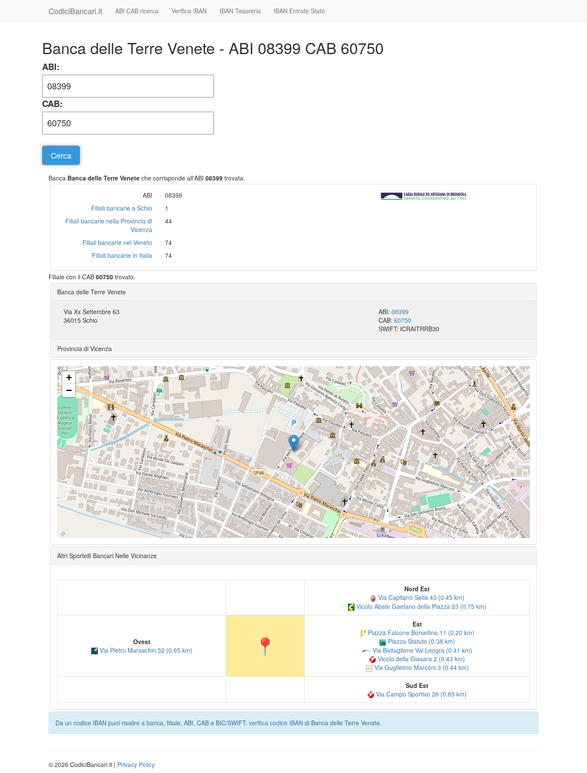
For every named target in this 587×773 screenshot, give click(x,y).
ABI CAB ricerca (137, 10)
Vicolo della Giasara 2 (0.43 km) (420, 658)
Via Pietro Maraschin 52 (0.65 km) (145, 650)
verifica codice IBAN (276, 722)
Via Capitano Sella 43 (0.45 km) (420, 597)
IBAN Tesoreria (240, 10)
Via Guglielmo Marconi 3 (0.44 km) (421, 667)
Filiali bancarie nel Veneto (117, 242)
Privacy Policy (136, 764)
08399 (400, 311)
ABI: (51, 67)
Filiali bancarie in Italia (122, 255)
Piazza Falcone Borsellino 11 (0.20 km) (420, 632)
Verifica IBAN (189, 10)
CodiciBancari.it (75, 10)
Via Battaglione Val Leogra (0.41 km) (421, 650)
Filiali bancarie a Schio (121, 208)
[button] (293, 443)
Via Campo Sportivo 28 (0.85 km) (420, 694)
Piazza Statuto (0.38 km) (420, 641)
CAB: (52, 104)
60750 (402, 320)
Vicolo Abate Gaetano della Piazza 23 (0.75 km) (420, 606)
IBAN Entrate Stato (299, 10)
